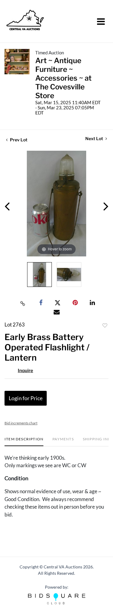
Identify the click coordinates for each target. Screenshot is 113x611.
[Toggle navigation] (100, 21)
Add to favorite (104, 325)
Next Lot (94, 138)
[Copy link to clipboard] (22, 303)
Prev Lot (18, 139)
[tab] (24, 441)
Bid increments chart (21, 423)
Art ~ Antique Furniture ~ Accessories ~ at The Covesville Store (63, 78)
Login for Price (25, 398)
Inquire (25, 370)
